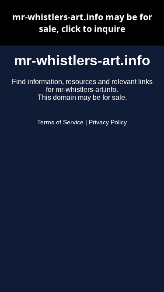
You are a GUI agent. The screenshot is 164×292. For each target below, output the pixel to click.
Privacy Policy (108, 122)
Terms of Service (60, 122)
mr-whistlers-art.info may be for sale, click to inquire (82, 23)
